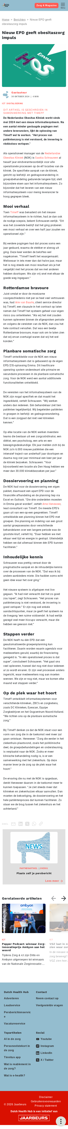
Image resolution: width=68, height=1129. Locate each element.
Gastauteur (19, 92)
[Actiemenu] (61, 1121)
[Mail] (14, 823)
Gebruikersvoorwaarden (46, 1101)
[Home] (5, 5)
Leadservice (12, 1005)
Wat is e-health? (14, 1075)
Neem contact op (47, 998)
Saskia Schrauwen (46, 157)
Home (5, 19)
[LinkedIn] (21, 823)
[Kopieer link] (41, 824)
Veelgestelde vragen (49, 1005)
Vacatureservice (14, 1023)
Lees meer (52, 880)
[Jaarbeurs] (34, 1117)
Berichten (20, 19)
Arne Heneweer (51, 504)
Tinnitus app (12, 1057)
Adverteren (11, 998)
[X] (28, 823)
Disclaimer (45, 1097)
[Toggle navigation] (63, 5)
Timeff (14, 212)
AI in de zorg (12, 1039)
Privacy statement (46, 1105)
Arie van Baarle (24, 302)
